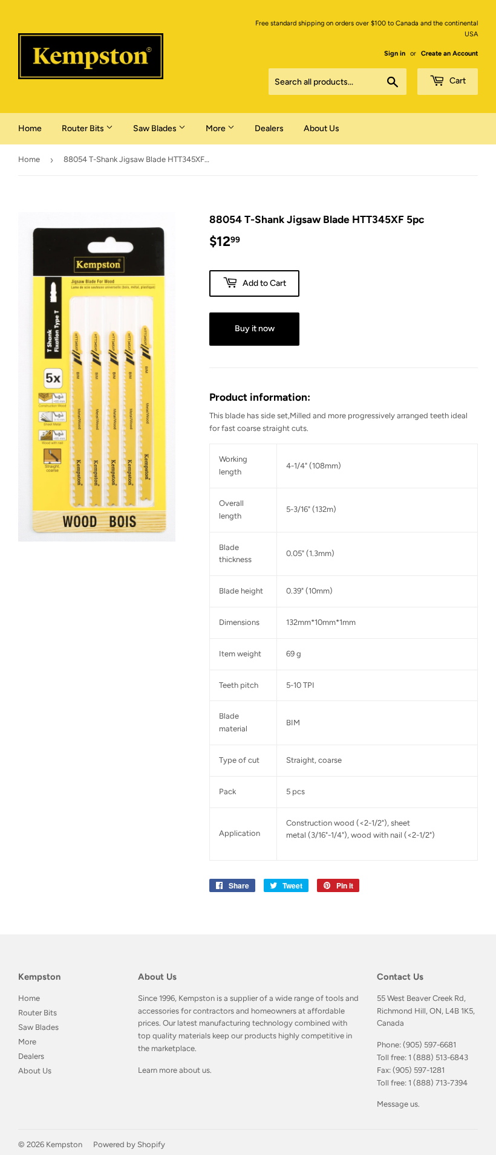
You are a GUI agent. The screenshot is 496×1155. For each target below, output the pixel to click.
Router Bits (84, 128)
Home (30, 128)
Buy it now (255, 328)
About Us (321, 128)
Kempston (64, 1144)
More (216, 128)
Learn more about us (174, 1070)
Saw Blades (155, 128)
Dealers (269, 128)
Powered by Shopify (129, 1144)
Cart (457, 81)
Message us (397, 1103)
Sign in (394, 53)
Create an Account (449, 53)
